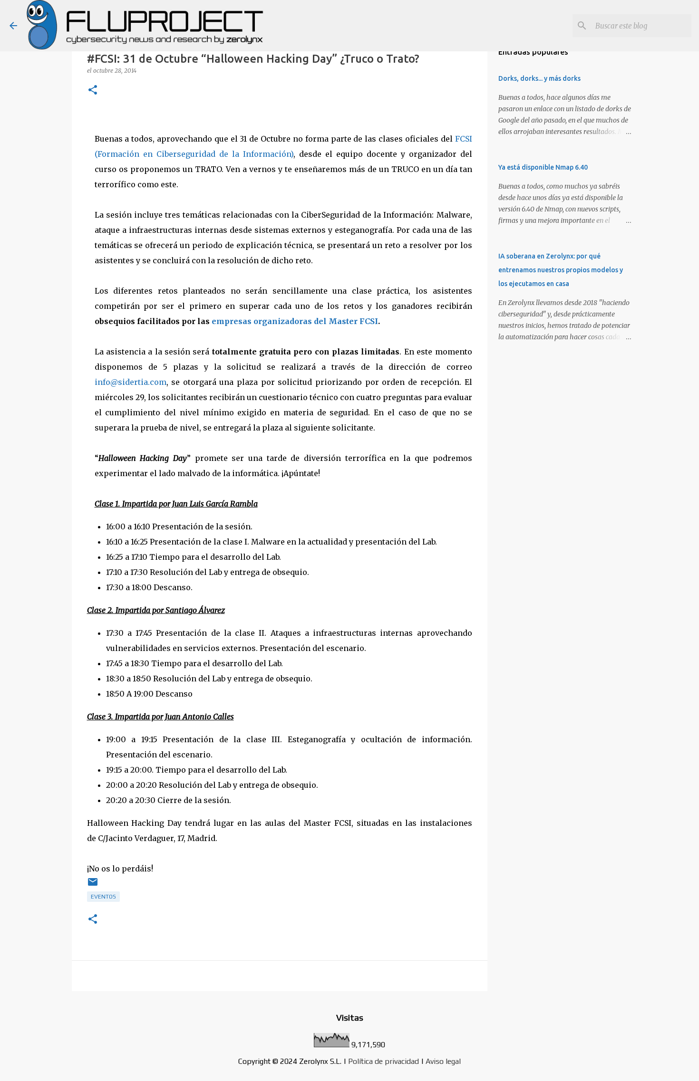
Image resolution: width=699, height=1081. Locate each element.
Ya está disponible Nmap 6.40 (543, 167)
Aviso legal (443, 1061)
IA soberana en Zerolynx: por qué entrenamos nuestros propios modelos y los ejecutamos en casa (560, 269)
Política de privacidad (383, 1061)
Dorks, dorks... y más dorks (539, 78)
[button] (92, 90)
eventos (103, 896)
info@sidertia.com (130, 382)
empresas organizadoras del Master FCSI (295, 321)
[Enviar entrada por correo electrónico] (92, 885)
